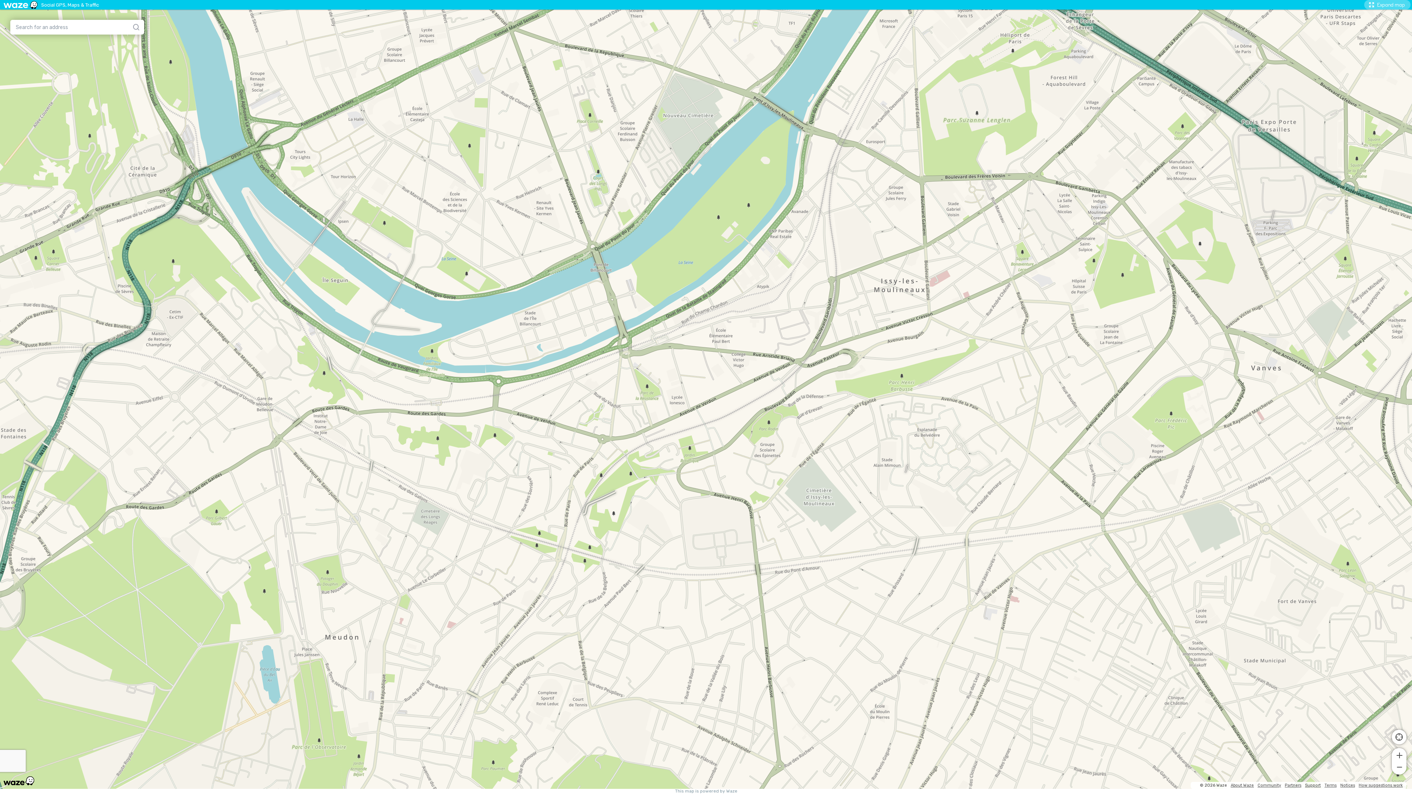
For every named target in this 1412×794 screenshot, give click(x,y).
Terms (1330, 785)
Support (1313, 785)
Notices (1347, 785)
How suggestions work (1381, 785)
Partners (1293, 785)
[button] (1399, 754)
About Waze (1242, 785)
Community (1269, 785)
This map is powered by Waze (706, 791)
